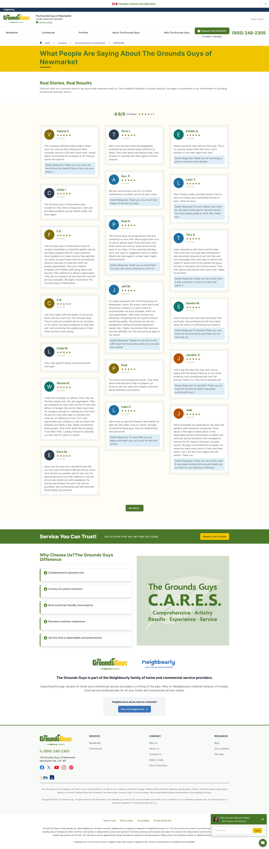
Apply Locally (257, 19)
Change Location (45, 22)
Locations (62, 43)
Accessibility (143, 820)
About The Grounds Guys (126, 32)
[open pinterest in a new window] (71, 769)
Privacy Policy (126, 820)
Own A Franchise (158, 765)
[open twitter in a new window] (49, 769)
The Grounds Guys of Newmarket (90, 43)
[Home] (41, 43)
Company (155, 736)
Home (47, 43)
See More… (134, 508)
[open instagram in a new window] (64, 769)
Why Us (153, 743)
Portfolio (83, 32)
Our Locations (221, 748)
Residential (12, 32)
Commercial (48, 32)
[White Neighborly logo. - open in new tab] (9, 10)
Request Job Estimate (214, 536)
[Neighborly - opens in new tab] (52, 777)
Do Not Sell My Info (162, 820)
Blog (216, 743)
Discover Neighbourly (134, 710)
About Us (154, 748)
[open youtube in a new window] (56, 769)
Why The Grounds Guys (177, 32)
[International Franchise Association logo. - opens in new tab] (44, 778)
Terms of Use (109, 820)
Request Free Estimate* (214, 30)
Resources (221, 736)
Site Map (219, 754)
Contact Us (155, 754)
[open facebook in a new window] (42, 769)
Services (94, 736)
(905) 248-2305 (249, 32)
